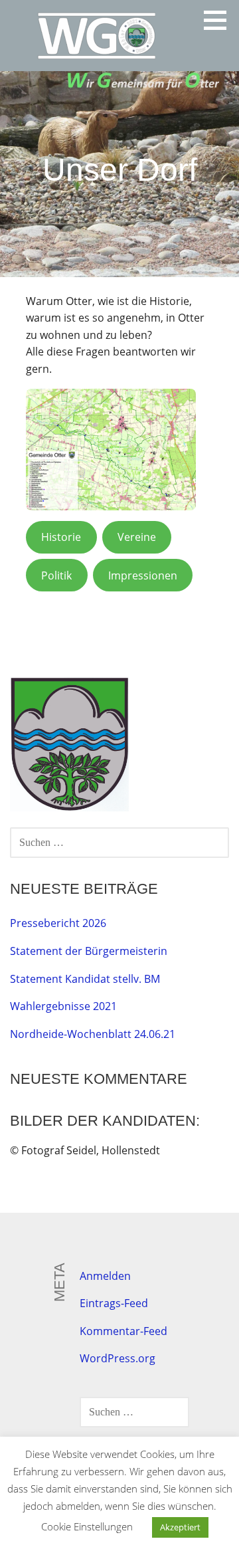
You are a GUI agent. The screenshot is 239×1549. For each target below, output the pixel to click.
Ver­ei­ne (137, 537)
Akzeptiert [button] (180, 1527)
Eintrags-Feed (114, 1303)
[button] (219, 20)
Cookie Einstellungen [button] (87, 1526)
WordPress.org (117, 1358)
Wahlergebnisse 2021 (63, 1006)
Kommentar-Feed (123, 1331)
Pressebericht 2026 (58, 923)
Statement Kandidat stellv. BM (85, 979)
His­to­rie (61, 537)
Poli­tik (56, 575)
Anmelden (105, 1276)
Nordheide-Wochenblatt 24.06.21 (92, 1034)
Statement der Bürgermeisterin (88, 951)
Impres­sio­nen (142, 575)
